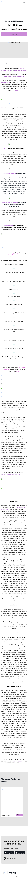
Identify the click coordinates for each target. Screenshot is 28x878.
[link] (12, 802)
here (18, 601)
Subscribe (19, 814)
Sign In (25, 2)
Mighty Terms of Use (8, 876)
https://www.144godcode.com (11, 474)
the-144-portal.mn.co (18, 761)
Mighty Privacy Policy (19, 876)
